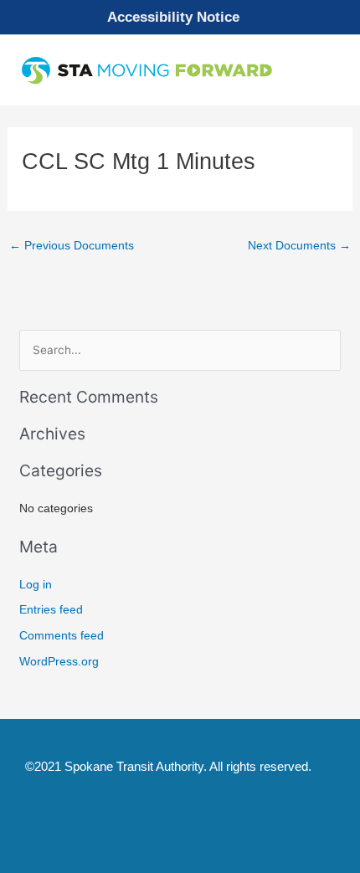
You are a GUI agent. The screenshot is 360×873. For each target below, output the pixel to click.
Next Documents (299, 245)
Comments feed (61, 635)
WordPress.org (59, 661)
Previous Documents (71, 245)
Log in (35, 584)
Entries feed (51, 609)
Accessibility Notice (173, 17)
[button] (180, 17)
